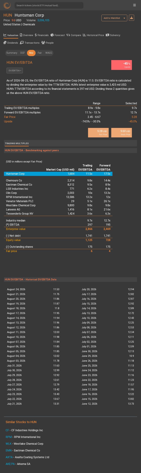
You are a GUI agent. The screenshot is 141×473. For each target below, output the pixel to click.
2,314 (71, 180)
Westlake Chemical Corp (21, 205)
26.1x (107, 201)
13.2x (89, 197)
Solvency (115, 35)
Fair (40, 52)
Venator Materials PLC (19, 201)
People (50, 42)
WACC (48, 52)
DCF (22, 52)
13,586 (70, 197)
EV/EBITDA (14, 70)
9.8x (89, 180)
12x (108, 197)
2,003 (71, 193)
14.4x (107, 180)
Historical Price (95, 35)
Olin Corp (11, 193)
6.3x (107, 213)
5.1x (89, 201)
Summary (11, 52)
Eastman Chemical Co (19, 184)
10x (90, 193)
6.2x (89, 188)
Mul (31, 52)
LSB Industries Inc (17, 188)
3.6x (89, 213)
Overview (28, 35)
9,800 (71, 205)
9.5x (89, 184)
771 (72, 188)
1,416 (71, 209)
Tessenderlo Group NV (19, 213)
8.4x (107, 188)
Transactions (32, 42)
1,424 (71, 213)
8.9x (107, 184)
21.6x (107, 209)
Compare (76, 35)
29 (72, 201)
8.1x (89, 209)
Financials (43, 35)
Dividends (12, 42)
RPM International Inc (19, 197)
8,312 (71, 184)
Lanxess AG (13, 209)
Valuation (12, 35)
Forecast (60, 35)
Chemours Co (14, 180)
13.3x (107, 193)
